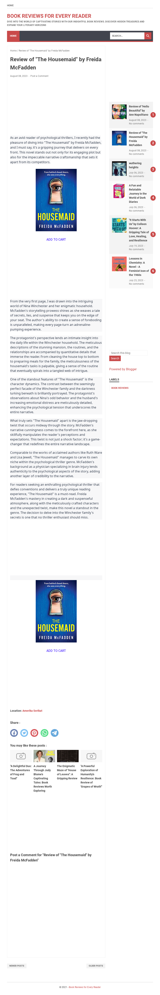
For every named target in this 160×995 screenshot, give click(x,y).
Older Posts (96, 966)
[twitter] (24, 733)
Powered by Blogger (123, 369)
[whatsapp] (44, 733)
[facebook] (14, 733)
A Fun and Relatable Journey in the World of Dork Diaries (138, 193)
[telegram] (55, 733)
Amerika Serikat (32, 710)
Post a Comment (39, 76)
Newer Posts (16, 966)
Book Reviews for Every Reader (49, 16)
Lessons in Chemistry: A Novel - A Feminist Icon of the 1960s (139, 266)
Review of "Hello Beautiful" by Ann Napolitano (139, 110)
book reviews (119, 388)
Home (10, 5)
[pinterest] (34, 733)
